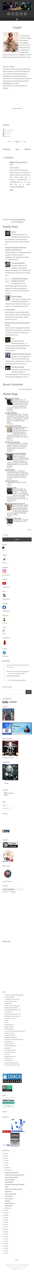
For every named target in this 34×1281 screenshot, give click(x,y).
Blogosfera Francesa (9, 1203)
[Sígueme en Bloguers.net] (18, 1131)
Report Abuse (6, 661)
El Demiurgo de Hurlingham (16, 453)
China (12, 162)
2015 (5, 1227)
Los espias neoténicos (18, 263)
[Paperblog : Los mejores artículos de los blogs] (6, 1146)
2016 (5, 1229)
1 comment (7, 134)
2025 (5, 1250)
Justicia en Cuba (8, 1205)
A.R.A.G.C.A (16, 1264)
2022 (5, 1243)
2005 (5, 1153)
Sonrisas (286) (17, 519)
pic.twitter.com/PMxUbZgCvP (13, 675)
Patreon (6, 783)
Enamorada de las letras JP (16, 503)
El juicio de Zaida (16, 296)
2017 (5, 1231)
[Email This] (3, 125)
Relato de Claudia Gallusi (10, 1193)
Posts (5, 805)
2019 (5, 1236)
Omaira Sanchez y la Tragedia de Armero (14, 1174)
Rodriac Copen (12, 487)
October (7, 1167)
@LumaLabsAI (25, 671)
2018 (5, 1234)
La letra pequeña (18, 400)
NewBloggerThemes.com (17, 1269)
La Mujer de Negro (13, 398)
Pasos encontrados (13, 442)
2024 (5, 1248)
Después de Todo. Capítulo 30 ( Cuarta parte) (20, 505)
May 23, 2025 (22, 680)
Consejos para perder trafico (11, 1172)
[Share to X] (6, 125)
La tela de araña (10, 309)
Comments (6, 808)
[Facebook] (9, 14)
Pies (10, 136)
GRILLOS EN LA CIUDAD (14, 414)
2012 (5, 1220)
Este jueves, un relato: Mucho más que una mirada (19, 456)
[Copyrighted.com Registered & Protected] (7, 1091)
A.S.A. (12, 338)
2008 (5, 1210)
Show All (29, 529)
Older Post (27, 149)
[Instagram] (22, 14)
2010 (5, 1215)
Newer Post (6, 149)
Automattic (14, 1267)
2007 (5, 1158)
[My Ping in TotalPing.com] (15, 1146)
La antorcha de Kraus (14, 426)
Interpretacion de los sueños (11, 1177)
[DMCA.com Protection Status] (12, 1083)
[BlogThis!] (5, 125)
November (7, 1170)
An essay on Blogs (9, 1198)
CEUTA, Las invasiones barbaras (21, 354)
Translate (13, 891)
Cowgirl (17, 27)
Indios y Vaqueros (9, 1182)
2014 (5, 1224)
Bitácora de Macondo (14, 518)
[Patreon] (13, 14)
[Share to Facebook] (8, 125)
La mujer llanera (8, 1196)
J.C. (7, 795)
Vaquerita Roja (8, 1191)
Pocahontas (7, 1201)
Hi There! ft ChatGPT (17, 367)
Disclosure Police (6, 941)
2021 (5, 1241)
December (7, 1208)
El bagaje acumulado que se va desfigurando (20, 428)
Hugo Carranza (8, 132)
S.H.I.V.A (13, 232)
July (6, 1165)
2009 (5, 1212)
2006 (5, 1155)
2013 (5, 1222)
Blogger (20, 222)
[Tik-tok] (25, 14)
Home (17, 149)
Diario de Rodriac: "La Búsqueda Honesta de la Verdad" (20, 490)
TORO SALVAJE (12, 413)
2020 (5, 1238)
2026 (5, 1253)
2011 (5, 1217)
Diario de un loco (12, 481)
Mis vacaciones (11, 471)
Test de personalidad (10, 1179)
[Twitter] (17, 14)
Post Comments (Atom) (18, 219)
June (6, 1163)
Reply (11, 190)
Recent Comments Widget (26, 389)
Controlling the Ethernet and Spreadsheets (15, 1184)
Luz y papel (10, 469)
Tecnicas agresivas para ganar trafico (13, 1189)
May (6, 1160)
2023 (5, 1246)
